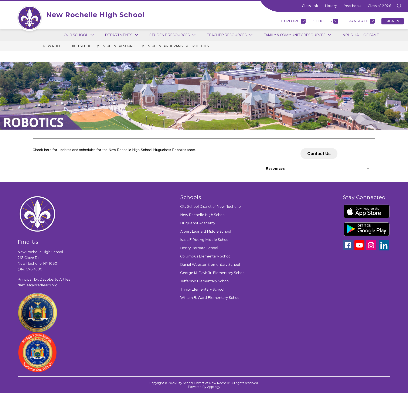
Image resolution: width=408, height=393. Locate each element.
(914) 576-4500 (30, 269)
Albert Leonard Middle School (205, 231)
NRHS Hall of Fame (361, 35)
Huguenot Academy (197, 223)
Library (331, 6)
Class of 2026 (379, 6)
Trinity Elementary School (202, 289)
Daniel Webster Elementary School (210, 265)
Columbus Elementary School (206, 256)
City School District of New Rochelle (210, 207)
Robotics (200, 46)
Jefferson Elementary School (205, 281)
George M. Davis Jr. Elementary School (213, 273)
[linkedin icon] (384, 249)
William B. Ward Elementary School (210, 298)
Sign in (392, 21)
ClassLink (310, 6)
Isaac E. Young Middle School (205, 240)
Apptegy (213, 387)
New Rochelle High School (68, 46)
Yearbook (352, 6)
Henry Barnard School (199, 248)
